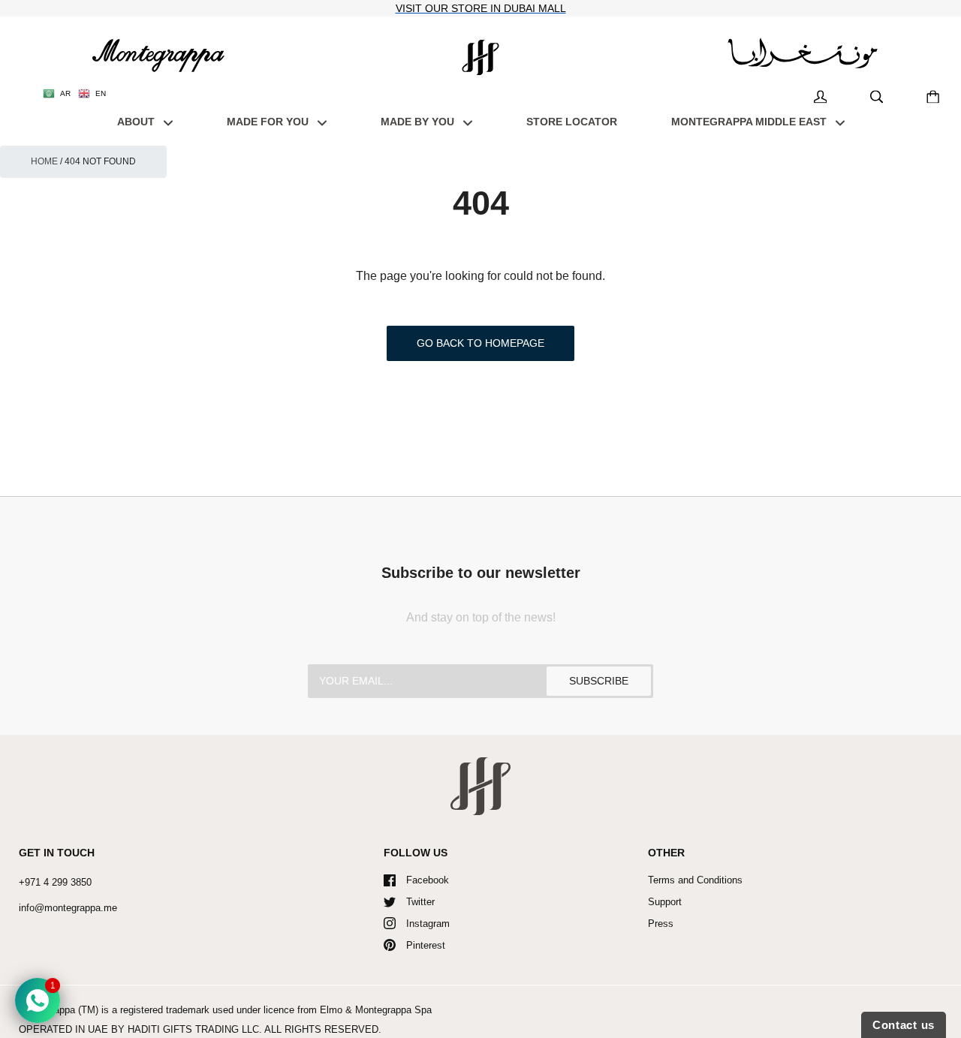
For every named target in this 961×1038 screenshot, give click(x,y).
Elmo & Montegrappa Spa (376, 1009)
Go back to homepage (480, 343)
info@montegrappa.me (68, 907)
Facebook (427, 880)
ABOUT (137, 122)
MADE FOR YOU (269, 122)
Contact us (903, 1024)
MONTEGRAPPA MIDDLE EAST (750, 122)
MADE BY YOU (419, 122)
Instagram (428, 923)
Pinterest (425, 945)
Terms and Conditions (695, 880)
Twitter (420, 901)
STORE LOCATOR (571, 122)
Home (44, 161)
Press (660, 923)
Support (665, 901)
